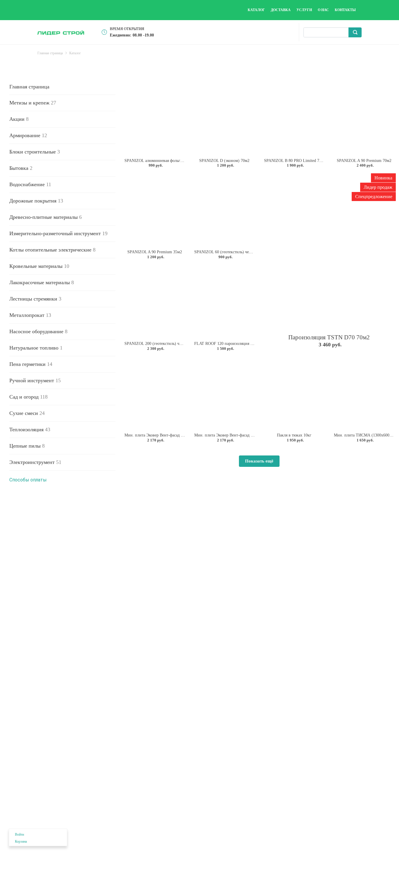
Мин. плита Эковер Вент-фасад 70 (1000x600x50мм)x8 (242, 435)
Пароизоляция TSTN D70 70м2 (329, 337)
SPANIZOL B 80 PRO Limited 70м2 (295, 160)
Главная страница (29, 87)
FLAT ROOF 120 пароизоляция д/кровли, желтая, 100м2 (244, 343)
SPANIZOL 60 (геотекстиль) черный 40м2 (231, 252)
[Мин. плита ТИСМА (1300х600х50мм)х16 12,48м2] (364, 393)
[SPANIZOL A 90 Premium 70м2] (364, 118)
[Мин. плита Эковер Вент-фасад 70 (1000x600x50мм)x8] (224, 393)
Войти (19, 834)
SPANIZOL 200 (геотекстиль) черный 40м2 (162, 343)
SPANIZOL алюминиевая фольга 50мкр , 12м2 (165, 160)
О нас (323, 10)
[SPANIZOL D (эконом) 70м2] (224, 118)
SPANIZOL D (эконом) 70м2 (224, 160)
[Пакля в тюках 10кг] (294, 393)
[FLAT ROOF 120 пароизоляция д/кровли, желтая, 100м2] (224, 301)
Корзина (21, 841)
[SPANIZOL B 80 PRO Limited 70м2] (294, 118)
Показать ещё (259, 461)
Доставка (281, 10)
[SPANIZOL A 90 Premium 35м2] (154, 210)
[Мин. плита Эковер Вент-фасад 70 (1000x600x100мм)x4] (154, 393)
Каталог (256, 10)
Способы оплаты (28, 480)
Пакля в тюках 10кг (294, 435)
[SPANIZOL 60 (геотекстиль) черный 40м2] (224, 210)
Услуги (304, 10)
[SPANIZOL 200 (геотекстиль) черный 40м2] (154, 301)
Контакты (345, 10)
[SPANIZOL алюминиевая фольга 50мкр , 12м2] (154, 118)
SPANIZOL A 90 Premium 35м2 (154, 252)
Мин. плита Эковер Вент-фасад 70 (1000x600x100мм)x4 (173, 435)
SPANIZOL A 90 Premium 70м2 (364, 160)
